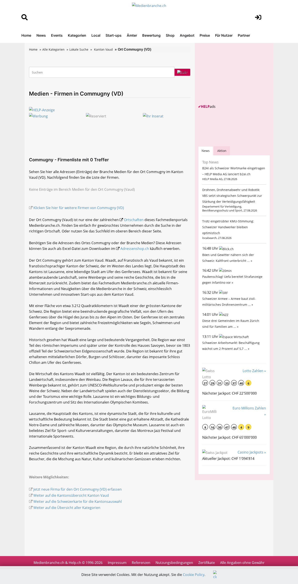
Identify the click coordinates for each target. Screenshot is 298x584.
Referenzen (141, 562)
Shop (170, 35)
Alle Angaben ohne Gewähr (242, 562)
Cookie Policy (193, 574)
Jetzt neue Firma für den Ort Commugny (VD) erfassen (77, 489)
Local (95, 35)
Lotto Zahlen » (254, 370)
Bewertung (151, 35)
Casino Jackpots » (252, 452)
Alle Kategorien (53, 49)
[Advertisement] (231, 73)
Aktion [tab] (221, 151)
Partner (244, 35)
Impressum (117, 562)
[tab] (205, 150)
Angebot (187, 35)
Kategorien (77, 35)
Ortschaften (134, 219)
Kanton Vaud (103, 49)
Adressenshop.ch (134, 248)
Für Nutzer (224, 35)
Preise (205, 35)
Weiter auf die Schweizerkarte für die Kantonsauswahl (77, 501)
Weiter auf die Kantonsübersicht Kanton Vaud (71, 495)
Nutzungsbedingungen (174, 562)
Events (57, 35)
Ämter (132, 35)
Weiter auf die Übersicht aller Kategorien (66, 507)
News (41, 35)
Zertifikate (206, 562)
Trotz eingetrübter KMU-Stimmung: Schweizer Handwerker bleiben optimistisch (228, 227)
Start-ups (114, 35)
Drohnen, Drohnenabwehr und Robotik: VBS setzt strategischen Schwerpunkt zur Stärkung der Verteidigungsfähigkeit (232, 196)
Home (26, 35)
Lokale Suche (78, 49)
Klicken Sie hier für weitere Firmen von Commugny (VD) (78, 207)
